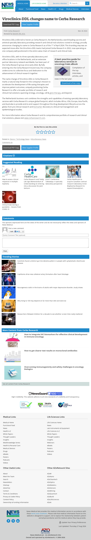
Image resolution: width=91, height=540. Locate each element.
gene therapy (55, 93)
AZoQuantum (52, 494)
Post (5, 251)
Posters (6, 457)
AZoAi (49, 502)
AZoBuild (50, 497)
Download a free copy (71, 83)
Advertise (6, 488)
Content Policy (8, 499)
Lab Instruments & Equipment (58, 428)
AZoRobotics (51, 485)
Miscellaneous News (38, 139)
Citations (8, 155)
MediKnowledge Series (11, 443)
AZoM (49, 474)
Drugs (5, 451)
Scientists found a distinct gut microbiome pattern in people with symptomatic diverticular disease (51, 262)
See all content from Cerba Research (16, 384)
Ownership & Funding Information (16, 502)
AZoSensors (51, 488)
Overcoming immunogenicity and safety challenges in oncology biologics (54, 368)
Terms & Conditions (10, 494)
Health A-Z (7, 431)
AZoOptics (51, 482)
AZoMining (51, 491)
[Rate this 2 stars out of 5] (42, 132)
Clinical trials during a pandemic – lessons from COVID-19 (11, 207)
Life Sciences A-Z (53, 431)
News (5, 428)
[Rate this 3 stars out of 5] (45, 132)
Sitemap (6, 485)
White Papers (8, 434)
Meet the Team (8, 476)
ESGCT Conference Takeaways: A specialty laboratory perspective (54, 181)
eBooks (5, 454)
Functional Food (9, 425)
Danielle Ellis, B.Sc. (19, 34)
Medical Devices (9, 448)
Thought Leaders (9, 437)
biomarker (37, 107)
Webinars (50, 443)
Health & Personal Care (11, 445)
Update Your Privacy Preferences (73, 522)
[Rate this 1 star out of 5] (38, 132)
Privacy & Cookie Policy (11, 497)
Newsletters (7, 482)
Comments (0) (7, 142)
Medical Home (22, 3)
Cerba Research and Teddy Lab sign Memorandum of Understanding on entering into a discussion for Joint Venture (34, 183)
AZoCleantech (52, 479)
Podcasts (6, 460)
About (5, 474)
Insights (6, 440)
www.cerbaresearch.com (34, 118)
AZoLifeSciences (53, 499)
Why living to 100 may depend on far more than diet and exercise (41, 301)
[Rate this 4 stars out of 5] (49, 132)
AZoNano (50, 476)
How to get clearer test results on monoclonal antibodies (50, 350)
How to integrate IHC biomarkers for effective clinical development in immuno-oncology (55, 335)
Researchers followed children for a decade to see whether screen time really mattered (49, 314)
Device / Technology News (19, 139)
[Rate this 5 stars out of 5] (53, 132)
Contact (6, 491)
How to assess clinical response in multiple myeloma (10, 181)
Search (5, 479)
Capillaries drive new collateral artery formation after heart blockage (42, 274)
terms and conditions (39, 513)
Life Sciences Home (39, 3)
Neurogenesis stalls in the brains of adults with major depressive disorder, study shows (50, 287)
